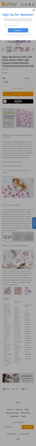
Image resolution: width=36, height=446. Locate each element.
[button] (34, 10)
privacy (18, 47)
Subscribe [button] (18, 30)
